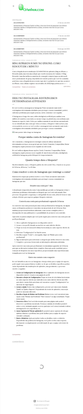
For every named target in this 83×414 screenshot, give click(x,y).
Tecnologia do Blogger (43, 401)
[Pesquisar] (69, 6)
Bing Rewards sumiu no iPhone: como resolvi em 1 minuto (36, 65)
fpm (48, 405)
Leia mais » (67, 86)
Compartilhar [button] (16, 87)
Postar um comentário (28, 87)
